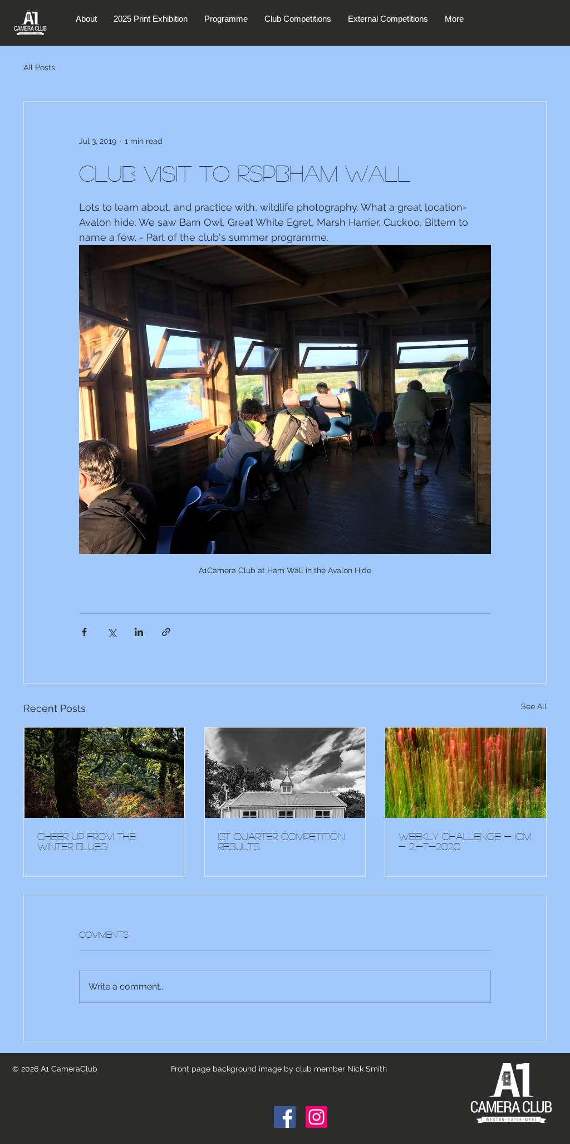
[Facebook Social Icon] (285, 1117)
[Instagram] (316, 1117)
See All (534, 706)
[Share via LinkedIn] (139, 632)
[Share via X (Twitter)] (111, 632)
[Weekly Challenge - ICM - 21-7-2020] (465, 773)
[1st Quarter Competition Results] (285, 773)
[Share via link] (166, 632)
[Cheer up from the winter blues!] (104, 773)
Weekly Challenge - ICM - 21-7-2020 (465, 841)
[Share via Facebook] (84, 632)
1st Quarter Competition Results (281, 841)
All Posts (39, 67)
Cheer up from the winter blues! (86, 841)
